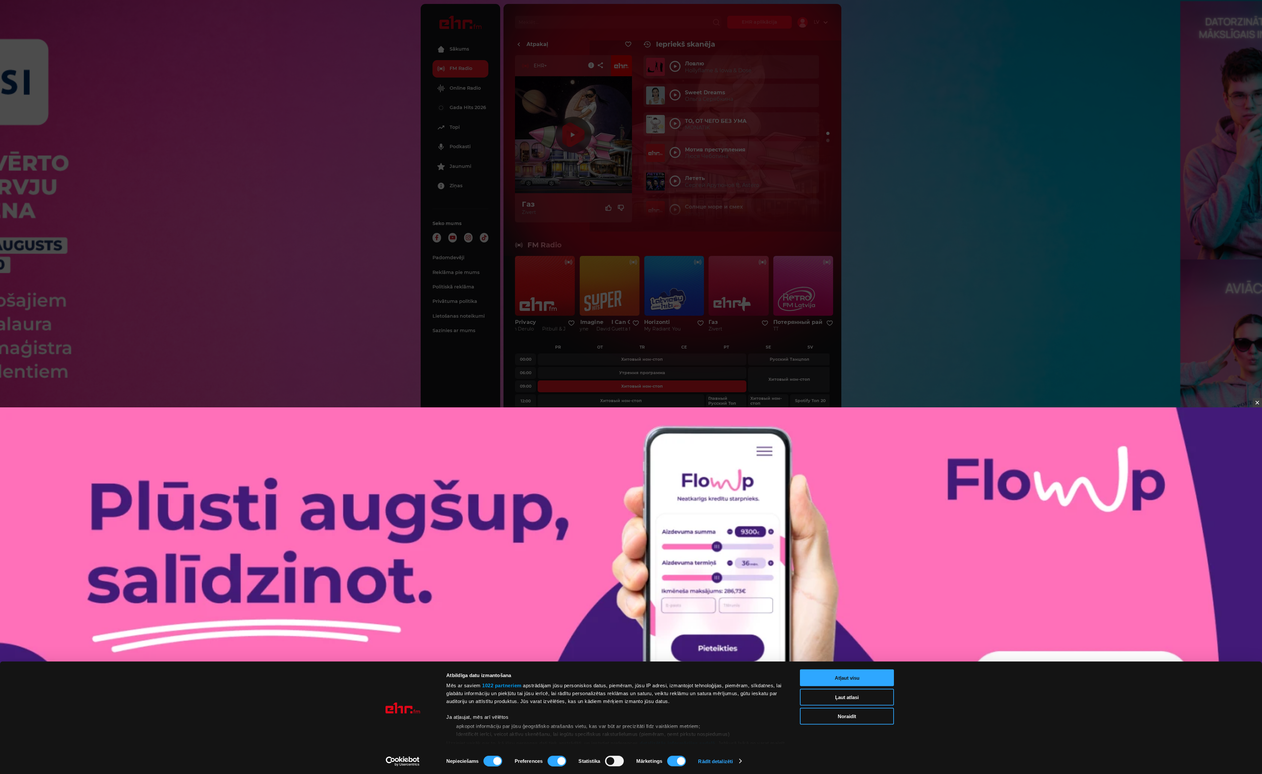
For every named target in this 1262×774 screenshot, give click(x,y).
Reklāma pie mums (455, 272)
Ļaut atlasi (847, 697)
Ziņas (456, 186)
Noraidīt (847, 716)
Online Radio (465, 88)
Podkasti (460, 146)
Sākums (459, 49)
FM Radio (461, 68)
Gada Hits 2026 (468, 107)
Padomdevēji (448, 258)
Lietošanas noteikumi (458, 316)
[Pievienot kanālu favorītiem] (628, 44)
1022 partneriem (502, 685)
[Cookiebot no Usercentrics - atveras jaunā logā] (403, 761)
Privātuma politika (454, 301)
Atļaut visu (847, 678)
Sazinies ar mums (453, 330)
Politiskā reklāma (453, 287)
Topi (455, 127)
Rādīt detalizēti (715, 761)
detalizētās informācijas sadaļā (677, 743)
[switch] (557, 761)
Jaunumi (460, 166)
